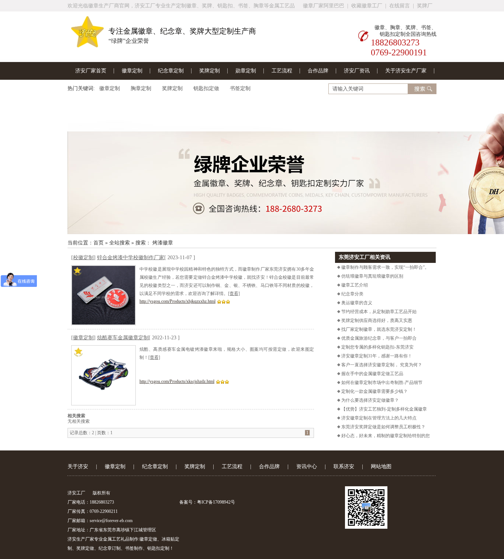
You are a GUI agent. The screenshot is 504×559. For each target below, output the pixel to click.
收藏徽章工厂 (366, 5)
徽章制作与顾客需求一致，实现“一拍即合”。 (384, 267)
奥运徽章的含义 (356, 302)
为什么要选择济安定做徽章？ (369, 400)
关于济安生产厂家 (406, 70)
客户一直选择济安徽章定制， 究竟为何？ (381, 364)
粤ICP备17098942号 (216, 502)
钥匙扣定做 (206, 88)
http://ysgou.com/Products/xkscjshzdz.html (176, 381)
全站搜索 (119, 243)
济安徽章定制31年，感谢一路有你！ (376, 356)
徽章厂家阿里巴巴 (323, 5)
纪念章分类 (351, 293)
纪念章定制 (171, 70)
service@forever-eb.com (111, 520)
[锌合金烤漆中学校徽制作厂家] (103, 295)
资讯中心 (306, 466)
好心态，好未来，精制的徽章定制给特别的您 (385, 435)
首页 (98, 243)
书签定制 (240, 88)
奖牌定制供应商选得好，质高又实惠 (376, 320)
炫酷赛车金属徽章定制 (123, 337)
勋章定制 (245, 70)
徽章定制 (132, 70)
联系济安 (344, 466)
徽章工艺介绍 (354, 285)
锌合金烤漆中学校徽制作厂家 (130, 257)
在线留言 (399, 5)
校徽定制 (83, 257)
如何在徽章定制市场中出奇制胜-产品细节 (381, 382)
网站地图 (381, 466)
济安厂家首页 (90, 70)
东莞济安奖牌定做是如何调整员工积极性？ (382, 426)
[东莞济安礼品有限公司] (87, 44)
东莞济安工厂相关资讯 (364, 257)
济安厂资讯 (357, 70)
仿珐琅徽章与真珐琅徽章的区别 (371, 276)
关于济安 (78, 466)
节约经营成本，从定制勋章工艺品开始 (378, 311)
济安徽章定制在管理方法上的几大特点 (378, 418)
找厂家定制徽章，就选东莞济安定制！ (378, 329)
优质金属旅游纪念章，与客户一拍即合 (378, 338)
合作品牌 (318, 70)
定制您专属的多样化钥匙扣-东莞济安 (377, 347)
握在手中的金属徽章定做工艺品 (371, 373)
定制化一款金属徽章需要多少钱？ (374, 391)
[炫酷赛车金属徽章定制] (103, 375)
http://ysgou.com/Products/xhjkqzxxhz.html (177, 301)
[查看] (234, 293)
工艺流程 (282, 70)
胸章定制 (141, 88)
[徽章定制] (252, 169)
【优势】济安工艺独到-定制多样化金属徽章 (383, 409)
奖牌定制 (209, 70)
